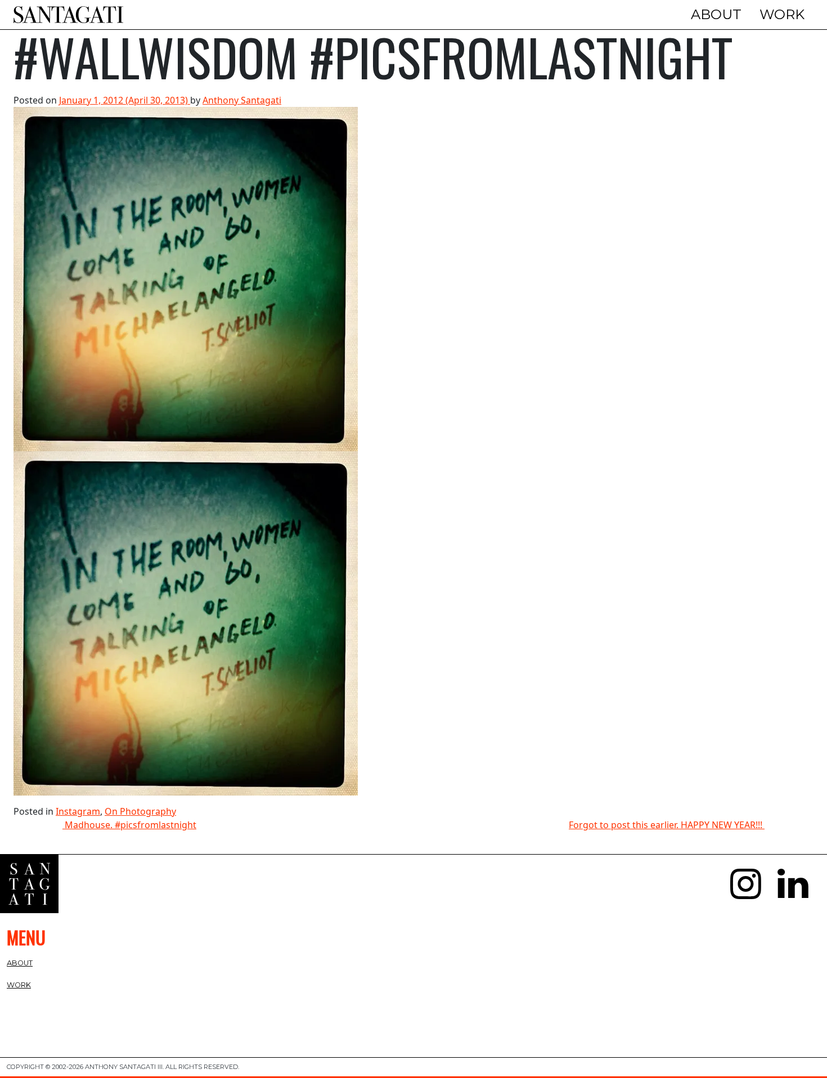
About (716, 14)
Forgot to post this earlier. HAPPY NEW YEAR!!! (667, 825)
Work (781, 14)
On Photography (140, 811)
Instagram (78, 811)
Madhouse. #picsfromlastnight (129, 825)
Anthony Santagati (242, 100)
